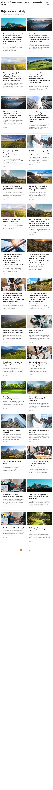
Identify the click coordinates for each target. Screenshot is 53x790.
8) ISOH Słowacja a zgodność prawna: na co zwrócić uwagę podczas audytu (39, 153)
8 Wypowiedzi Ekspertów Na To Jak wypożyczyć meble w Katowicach (38, 496)
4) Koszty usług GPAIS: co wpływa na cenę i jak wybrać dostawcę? (12, 188)
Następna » (29, 550)
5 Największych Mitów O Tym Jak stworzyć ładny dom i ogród (12, 364)
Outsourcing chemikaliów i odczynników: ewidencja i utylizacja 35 (38, 188)
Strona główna (47, 3)
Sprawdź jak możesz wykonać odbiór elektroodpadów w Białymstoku (39, 399)
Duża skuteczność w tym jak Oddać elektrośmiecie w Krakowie (38, 463)
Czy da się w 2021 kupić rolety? (13, 528)
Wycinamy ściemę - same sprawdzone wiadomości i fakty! (22, 3)
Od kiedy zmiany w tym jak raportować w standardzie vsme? (38, 530)
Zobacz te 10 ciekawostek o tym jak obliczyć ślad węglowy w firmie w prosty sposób (39, 364)
